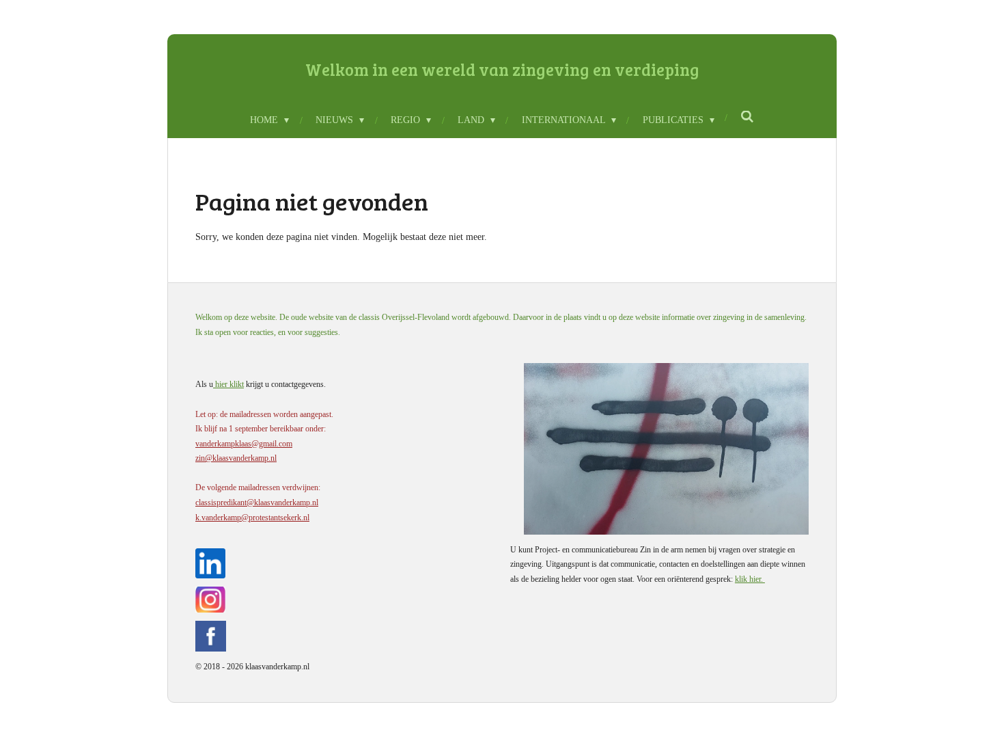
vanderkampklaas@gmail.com (243, 443)
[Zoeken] (748, 117)
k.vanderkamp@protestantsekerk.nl (252, 517)
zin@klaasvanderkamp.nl (236, 458)
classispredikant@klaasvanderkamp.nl (256, 502)
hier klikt (228, 384)
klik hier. (750, 579)
